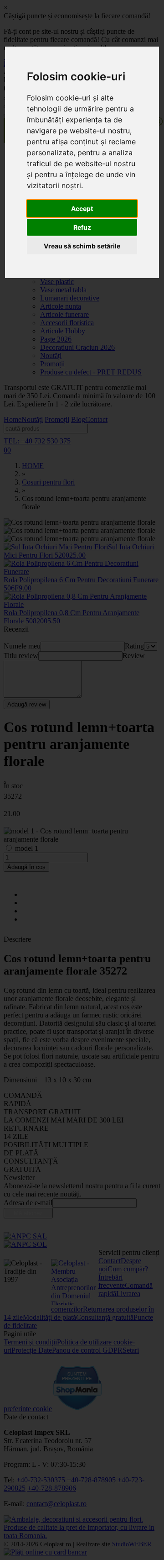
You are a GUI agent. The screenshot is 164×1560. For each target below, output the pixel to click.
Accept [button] (82, 208)
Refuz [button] (82, 227)
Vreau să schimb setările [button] (82, 246)
